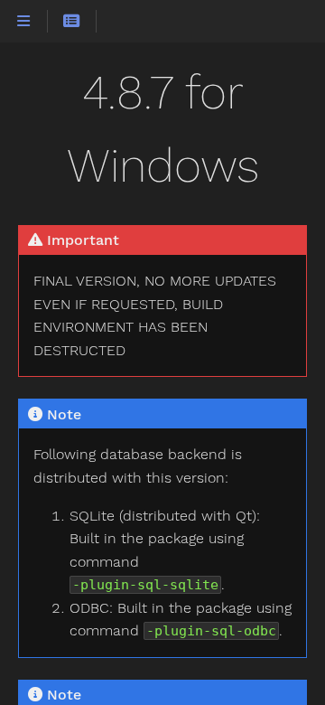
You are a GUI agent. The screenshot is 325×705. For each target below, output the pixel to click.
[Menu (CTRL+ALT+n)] (24, 21)
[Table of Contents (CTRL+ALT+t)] (72, 21)
